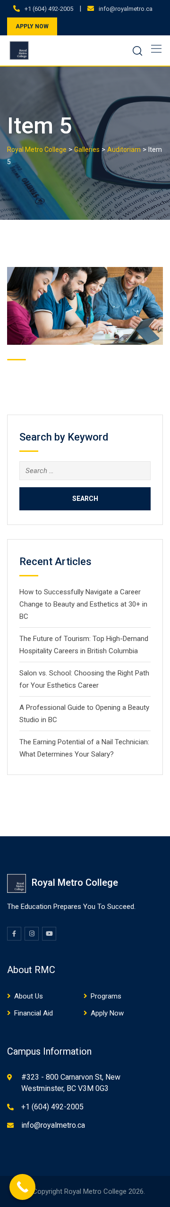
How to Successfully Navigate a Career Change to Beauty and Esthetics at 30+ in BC (83, 604)
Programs (106, 996)
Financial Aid (33, 1013)
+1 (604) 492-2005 (49, 8)
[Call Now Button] (22, 1187)
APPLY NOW (32, 26)
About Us (28, 996)
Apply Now (107, 1013)
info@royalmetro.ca (126, 8)
